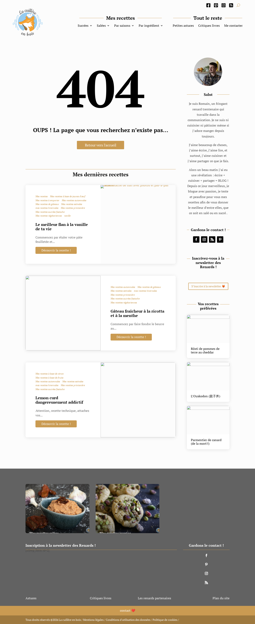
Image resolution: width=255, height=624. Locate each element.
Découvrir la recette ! (56, 250)
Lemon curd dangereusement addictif (59, 400)
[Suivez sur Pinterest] (220, 239)
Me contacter (233, 26)
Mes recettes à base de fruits (49, 377)
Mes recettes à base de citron (49, 373)
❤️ (127, 610)
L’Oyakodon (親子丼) (205, 396)
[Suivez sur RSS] (212, 239)
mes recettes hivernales (46, 208)
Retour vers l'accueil (100, 145)
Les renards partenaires (154, 598)
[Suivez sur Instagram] (204, 239)
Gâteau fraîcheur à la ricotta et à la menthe (137, 313)
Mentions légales (93, 620)
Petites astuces (183, 26)
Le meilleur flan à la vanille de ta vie (61, 227)
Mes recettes (41, 196)
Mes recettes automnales (74, 200)
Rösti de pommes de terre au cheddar (205, 350)
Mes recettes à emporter (47, 200)
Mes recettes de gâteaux (47, 204)
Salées (101, 26)
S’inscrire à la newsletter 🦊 (208, 286)
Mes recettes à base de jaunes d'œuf (67, 196)
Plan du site (221, 598)
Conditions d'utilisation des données (128, 620)
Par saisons (122, 26)
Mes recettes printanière (73, 208)
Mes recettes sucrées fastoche (50, 212)
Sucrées (83, 26)
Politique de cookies (165, 620)
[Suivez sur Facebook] (196, 239)
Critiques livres (209, 26)
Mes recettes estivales (71, 204)
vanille (67, 215)
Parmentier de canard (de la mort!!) (206, 442)
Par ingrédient (149, 26)
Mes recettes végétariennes (48, 215)
